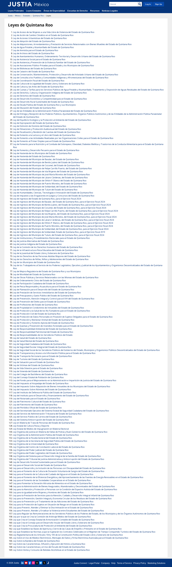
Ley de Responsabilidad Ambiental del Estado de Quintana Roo (42, 329)
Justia (10, 16)
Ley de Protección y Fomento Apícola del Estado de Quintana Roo (43, 322)
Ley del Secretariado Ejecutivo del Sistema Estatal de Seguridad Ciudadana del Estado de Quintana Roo (61, 410)
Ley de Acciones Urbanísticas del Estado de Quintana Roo (40, 38)
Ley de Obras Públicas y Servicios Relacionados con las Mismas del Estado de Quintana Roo (55, 277)
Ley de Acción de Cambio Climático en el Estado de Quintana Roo (43, 35)
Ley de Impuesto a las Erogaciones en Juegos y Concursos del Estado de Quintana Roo (53, 195)
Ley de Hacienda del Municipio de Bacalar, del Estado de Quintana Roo (46, 159)
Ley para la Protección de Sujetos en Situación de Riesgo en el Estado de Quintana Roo (53, 504)
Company (105, 563)
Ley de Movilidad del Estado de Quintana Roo (34, 274)
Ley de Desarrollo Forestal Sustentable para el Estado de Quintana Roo (46, 462)
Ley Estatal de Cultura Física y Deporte (31, 425)
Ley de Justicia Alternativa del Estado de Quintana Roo (38, 241)
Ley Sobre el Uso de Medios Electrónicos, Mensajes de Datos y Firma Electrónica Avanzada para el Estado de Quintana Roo (70, 537)
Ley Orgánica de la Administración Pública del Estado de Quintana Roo (46, 435)
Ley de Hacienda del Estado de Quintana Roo (34, 156)
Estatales (26, 16)
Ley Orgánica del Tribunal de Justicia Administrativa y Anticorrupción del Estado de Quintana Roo (58, 459)
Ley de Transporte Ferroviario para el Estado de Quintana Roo (42, 356)
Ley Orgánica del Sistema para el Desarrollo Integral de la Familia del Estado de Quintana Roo (57, 456)
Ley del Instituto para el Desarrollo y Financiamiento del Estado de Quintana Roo (51, 395)
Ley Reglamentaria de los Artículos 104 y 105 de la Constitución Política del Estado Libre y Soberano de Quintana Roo (68, 534)
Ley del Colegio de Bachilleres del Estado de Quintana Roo (40, 374)
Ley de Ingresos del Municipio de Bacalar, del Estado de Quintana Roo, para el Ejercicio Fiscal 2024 (59, 201)
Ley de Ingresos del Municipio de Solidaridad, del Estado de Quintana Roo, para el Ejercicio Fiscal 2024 (60, 229)
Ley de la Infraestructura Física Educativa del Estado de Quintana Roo (45, 250)
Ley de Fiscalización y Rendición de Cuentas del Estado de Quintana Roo (46, 132)
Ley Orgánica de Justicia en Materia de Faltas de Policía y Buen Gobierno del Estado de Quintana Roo (60, 431)
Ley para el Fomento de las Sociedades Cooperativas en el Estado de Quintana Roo (52, 480)
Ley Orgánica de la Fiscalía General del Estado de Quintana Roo (42, 438)
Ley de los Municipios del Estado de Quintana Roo (36, 262)
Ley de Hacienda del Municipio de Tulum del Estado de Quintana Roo (45, 189)
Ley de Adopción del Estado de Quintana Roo (34, 41)
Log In (148, 4)
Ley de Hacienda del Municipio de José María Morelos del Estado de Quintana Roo (51, 174)
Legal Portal (94, 563)
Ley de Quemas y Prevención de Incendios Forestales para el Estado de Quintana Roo (53, 326)
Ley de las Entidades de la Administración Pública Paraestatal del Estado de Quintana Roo (55, 111)
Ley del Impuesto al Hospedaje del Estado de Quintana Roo (40, 383)
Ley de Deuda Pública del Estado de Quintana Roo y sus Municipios (44, 104)
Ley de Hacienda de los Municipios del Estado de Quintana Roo (42, 153)
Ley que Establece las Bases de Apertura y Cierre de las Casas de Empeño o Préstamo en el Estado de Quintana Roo (67, 528)
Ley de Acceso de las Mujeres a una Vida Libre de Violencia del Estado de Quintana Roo (53, 32)
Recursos (94, 11)
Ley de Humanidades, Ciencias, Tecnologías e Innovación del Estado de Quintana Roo (53, 192)
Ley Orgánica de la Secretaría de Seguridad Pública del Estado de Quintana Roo (50, 441)
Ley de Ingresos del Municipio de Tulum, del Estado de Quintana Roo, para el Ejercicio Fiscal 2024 (58, 235)
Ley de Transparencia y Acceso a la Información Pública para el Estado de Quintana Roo (54, 353)
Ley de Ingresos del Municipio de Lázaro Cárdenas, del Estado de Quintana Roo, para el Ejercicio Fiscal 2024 (63, 220)
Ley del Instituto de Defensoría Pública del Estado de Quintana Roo (44, 392)
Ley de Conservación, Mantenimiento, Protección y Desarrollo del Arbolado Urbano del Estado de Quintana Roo (65, 74)
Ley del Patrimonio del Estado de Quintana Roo (35, 404)
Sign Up (158, 4)
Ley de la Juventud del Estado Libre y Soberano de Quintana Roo (43, 253)
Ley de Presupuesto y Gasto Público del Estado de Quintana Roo (43, 295)
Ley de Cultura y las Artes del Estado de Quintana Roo (38, 86)
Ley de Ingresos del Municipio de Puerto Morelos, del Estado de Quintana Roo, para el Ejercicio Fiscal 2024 (63, 226)
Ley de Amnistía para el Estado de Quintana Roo (35, 50)
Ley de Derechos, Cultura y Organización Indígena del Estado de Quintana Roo (50, 92)
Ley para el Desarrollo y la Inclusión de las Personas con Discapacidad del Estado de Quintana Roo (59, 468)
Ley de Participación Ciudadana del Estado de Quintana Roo (41, 283)
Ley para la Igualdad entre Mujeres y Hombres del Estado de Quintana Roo (48, 492)
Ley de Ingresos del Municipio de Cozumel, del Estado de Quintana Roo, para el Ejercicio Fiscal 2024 (59, 207)
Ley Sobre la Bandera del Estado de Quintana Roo (36, 540)
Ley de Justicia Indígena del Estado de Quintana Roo (37, 244)
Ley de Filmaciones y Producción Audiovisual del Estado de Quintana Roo (47, 129)
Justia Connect (80, 563)
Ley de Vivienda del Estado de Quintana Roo (33, 371)
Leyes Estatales (33, 11)
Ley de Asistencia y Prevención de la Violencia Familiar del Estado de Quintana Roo (51, 62)
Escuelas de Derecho (77, 11)
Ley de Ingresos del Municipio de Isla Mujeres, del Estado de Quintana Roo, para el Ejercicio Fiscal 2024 (61, 213)
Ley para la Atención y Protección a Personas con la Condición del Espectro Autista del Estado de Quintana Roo (65, 489)
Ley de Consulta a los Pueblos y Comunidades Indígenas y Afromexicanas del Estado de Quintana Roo (60, 77)
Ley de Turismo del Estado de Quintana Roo (33, 359)
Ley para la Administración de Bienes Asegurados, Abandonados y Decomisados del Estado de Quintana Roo (64, 486)
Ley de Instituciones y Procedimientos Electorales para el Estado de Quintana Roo (51, 238)
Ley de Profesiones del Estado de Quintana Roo (35, 304)
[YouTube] (26, 562)
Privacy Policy (139, 563)
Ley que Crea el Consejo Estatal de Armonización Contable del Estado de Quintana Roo (53, 519)
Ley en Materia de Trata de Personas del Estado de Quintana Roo (44, 422)
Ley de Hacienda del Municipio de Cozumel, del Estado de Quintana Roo (46, 165)
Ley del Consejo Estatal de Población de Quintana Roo (38, 377)
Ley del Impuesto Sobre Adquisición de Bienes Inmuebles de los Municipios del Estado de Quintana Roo (61, 386)
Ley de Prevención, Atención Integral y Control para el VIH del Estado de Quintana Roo (53, 298)
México (18, 16)
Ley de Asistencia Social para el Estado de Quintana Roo (39, 59)
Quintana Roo (38, 16)
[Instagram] (33, 562)
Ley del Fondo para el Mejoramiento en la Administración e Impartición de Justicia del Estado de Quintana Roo (64, 380)
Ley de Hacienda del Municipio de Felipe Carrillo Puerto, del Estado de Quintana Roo (52, 168)
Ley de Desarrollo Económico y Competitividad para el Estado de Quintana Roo (50, 98)
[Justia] (20, 4)
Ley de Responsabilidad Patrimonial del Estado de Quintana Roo (43, 332)
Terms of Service (124, 563)
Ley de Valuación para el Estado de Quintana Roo (36, 362)
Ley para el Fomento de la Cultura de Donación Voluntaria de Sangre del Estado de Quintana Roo (58, 471)
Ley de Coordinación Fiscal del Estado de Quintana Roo (38, 80)
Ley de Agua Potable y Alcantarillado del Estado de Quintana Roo (43, 47)
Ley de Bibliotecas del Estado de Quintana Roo (35, 68)
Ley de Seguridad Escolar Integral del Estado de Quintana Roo (42, 347)
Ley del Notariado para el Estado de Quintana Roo (36, 398)
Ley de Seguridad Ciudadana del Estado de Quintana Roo (39, 344)
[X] (44, 562)
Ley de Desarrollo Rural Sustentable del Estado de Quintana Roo (43, 101)
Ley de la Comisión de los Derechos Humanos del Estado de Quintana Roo (47, 247)
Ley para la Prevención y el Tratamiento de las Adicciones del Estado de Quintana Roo (53, 501)
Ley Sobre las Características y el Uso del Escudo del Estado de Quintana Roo (49, 547)
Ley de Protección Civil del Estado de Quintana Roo (37, 313)
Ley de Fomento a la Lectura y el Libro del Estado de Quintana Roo (44, 135)
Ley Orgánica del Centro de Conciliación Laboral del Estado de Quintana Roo (49, 447)
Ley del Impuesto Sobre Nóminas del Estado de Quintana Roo (42, 389)
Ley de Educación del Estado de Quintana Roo (34, 107)
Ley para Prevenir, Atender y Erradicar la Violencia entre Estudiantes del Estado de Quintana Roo (58, 510)
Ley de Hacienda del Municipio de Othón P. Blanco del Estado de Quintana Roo (49, 180)
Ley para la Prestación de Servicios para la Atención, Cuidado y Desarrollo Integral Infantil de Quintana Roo (63, 495)
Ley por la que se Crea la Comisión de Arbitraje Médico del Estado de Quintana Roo (52, 516)
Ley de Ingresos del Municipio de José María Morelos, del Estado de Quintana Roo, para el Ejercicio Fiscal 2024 (64, 216)
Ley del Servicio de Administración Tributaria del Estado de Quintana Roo (47, 413)
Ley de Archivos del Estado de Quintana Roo (33, 53)
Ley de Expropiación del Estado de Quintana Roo (36, 123)
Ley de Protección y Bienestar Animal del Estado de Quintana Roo (43, 319)
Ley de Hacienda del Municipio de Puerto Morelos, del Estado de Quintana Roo (50, 183)
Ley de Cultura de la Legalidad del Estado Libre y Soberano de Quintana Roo (48, 83)
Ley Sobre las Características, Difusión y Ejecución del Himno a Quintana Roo (49, 544)
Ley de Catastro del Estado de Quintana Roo (33, 71)
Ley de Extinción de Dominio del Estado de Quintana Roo (39, 126)
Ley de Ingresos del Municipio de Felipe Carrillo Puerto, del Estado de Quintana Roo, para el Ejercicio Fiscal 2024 (65, 210)
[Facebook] (29, 562)
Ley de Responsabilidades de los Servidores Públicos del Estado (43, 335)
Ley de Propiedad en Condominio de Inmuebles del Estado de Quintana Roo (48, 307)
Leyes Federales (16, 11)
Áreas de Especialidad (54, 11)
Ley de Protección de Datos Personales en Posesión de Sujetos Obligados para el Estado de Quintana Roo (63, 316)
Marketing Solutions (156, 563)
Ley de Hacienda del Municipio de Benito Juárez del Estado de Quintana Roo (48, 162)
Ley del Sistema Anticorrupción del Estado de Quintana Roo (41, 419)
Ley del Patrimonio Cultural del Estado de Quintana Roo (39, 401)
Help (113, 563)
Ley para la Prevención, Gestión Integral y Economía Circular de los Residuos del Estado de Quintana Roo (62, 498)
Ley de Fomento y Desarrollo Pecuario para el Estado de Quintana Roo (46, 150)
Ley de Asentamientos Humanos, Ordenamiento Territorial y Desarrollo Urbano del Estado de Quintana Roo (64, 56)
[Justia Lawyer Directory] (47, 562)
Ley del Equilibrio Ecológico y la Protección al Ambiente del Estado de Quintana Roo (52, 120)
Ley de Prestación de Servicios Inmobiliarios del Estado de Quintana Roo (47, 292)
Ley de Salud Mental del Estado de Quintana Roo (36, 341)
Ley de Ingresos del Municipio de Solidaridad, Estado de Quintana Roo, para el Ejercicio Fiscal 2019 (59, 232)
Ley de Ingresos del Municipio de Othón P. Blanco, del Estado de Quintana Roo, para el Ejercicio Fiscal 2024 (63, 223)
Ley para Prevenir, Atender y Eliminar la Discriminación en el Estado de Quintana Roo (53, 507)
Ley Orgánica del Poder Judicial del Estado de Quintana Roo (40, 450)
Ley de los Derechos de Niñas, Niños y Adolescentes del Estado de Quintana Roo (51, 259)
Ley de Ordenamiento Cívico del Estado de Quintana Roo (39, 280)
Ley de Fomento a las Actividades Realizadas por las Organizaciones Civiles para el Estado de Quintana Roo (63, 138)
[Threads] (37, 562)
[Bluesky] (40, 562)
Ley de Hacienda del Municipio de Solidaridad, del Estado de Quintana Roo (47, 186)
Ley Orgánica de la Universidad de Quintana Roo (35, 444)
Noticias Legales (110, 11)
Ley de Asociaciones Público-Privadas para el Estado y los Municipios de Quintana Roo (53, 65)
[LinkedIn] (22, 562)
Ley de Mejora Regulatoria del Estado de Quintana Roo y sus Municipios (47, 271)
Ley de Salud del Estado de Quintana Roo (32, 338)
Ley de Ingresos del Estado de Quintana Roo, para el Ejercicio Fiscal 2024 (47, 198)
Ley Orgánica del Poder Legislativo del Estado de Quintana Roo (42, 453)
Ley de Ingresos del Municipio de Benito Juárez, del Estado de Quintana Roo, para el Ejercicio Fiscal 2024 (62, 204)
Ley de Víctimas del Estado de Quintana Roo (33, 365)
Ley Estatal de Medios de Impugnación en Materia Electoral (41, 428)
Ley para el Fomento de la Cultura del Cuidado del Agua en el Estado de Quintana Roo (53, 474)
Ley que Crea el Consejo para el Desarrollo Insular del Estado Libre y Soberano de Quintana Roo (58, 522)
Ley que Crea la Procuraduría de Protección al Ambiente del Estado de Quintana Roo (52, 525)
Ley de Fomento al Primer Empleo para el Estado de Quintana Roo (44, 141)
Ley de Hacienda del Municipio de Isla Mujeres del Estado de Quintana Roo (48, 171)
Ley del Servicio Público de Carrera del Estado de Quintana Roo (42, 416)
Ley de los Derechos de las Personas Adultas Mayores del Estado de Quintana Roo (51, 256)
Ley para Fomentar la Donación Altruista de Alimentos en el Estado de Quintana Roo (52, 483)
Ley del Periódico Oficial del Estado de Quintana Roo (37, 407)
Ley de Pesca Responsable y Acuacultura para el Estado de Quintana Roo (47, 286)
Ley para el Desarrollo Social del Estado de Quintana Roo (39, 465)
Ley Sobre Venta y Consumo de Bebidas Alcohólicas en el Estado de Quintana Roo (51, 550)
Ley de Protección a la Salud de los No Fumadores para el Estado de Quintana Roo (51, 310)
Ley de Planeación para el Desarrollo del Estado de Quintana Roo (43, 289)
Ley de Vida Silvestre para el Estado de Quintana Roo (38, 368)
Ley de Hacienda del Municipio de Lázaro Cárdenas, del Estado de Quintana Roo (50, 177)
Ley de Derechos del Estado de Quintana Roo (34, 95)
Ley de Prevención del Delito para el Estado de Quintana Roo (41, 301)
